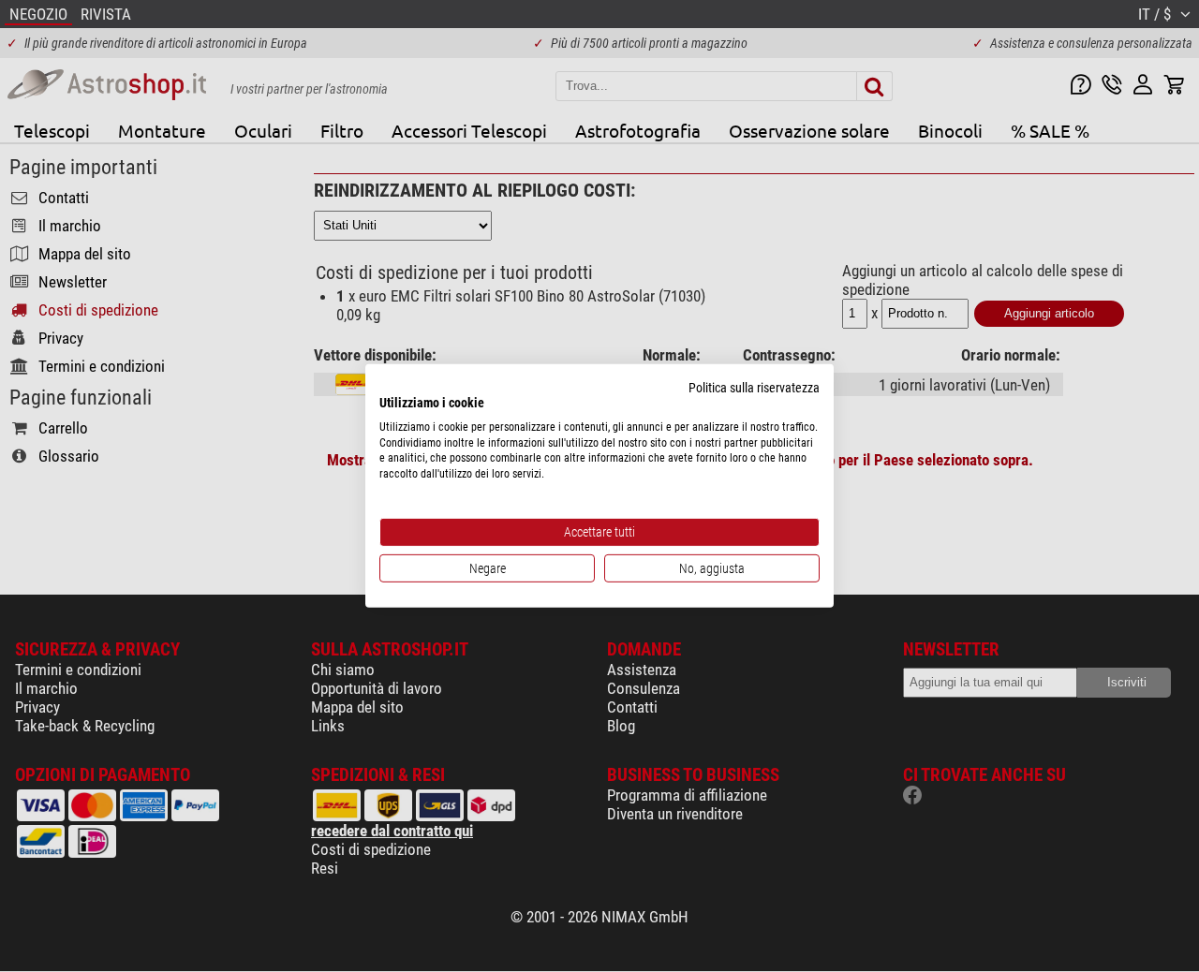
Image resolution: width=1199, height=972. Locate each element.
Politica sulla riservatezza (754, 387)
